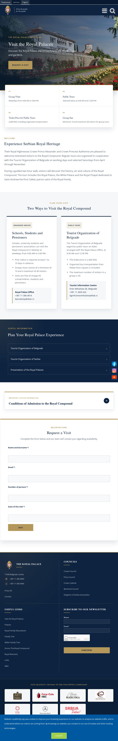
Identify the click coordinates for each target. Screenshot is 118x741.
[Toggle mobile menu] (105, 11)
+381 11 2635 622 (78, 292)
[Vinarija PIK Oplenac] (101, 695)
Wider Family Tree (12, 642)
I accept (59, 736)
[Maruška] (73, 695)
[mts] (17, 710)
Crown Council (70, 571)
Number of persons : (18, 487)
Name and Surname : (18, 447)
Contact (8, 596)
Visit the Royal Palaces (14, 619)
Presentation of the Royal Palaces (27, 369)
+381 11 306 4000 (17, 579)
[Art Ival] (17, 695)
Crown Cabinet (70, 583)
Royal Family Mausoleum (15, 630)
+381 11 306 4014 (23, 295)
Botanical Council (71, 589)
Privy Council (69, 577)
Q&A (6, 666)
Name (66, 617)
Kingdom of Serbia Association (77, 594)
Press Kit (8, 590)
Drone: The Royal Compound (17, 648)
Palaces (8, 624)
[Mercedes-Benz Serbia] (45, 710)
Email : (11, 467)
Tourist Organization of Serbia (25, 359)
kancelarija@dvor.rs (24, 299)
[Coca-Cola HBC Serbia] (45, 695)
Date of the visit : (16, 506)
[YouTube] (114, 377)
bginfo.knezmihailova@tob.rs (84, 295)
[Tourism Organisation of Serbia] (73, 710)
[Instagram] (114, 370)
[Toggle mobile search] (112, 11)
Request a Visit (20, 65)
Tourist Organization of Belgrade (27, 348)
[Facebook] (114, 364)
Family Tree (9, 636)
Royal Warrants (11, 654)
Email (66, 626)
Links (7, 660)
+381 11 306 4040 (17, 583)
